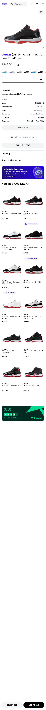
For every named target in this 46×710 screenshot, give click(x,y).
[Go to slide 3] (12, 312)
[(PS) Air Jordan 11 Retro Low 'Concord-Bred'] (33, 301)
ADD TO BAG (34, 705)
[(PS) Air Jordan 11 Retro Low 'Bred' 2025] (12, 335)
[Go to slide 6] (14, 209)
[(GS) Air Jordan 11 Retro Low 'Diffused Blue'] (19, 71)
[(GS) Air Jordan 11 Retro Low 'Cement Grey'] (12, 71)
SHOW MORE (23, 128)
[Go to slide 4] (12, 209)
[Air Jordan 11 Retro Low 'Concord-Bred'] (12, 232)
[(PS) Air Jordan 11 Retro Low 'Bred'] (33, 197)
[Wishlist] (31, 4)
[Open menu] (43, 4)
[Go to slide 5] (13, 209)
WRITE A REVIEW (23, 145)
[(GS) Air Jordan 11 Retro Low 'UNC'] (33, 71)
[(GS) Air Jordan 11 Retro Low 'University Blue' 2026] (5, 71)
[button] (27, 183)
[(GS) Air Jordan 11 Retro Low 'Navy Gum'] (41, 71)
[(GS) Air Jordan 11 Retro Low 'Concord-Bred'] (12, 266)
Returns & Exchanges (11, 160)
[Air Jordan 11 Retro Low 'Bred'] (12, 197)
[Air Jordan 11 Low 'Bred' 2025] (33, 266)
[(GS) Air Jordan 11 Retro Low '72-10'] (26, 71)
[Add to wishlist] (41, 12)
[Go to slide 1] (31, 312)
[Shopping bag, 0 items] (37, 4)
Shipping (6, 154)
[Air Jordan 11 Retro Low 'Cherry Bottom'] (12, 301)
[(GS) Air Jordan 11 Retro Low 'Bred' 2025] (33, 232)
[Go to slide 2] (32, 312)
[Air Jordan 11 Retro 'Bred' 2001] (33, 370)
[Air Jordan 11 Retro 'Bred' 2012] (12, 370)
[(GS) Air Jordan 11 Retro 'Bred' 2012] (33, 335)
